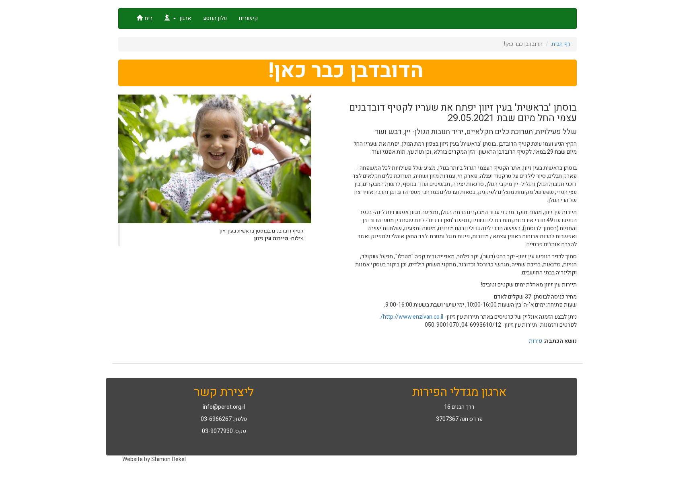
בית (148, 18)
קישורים (248, 18)
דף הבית (561, 44)
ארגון (184, 18)
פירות (535, 341)
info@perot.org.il (224, 407)
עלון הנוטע (215, 18)
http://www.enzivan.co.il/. (410, 317)
